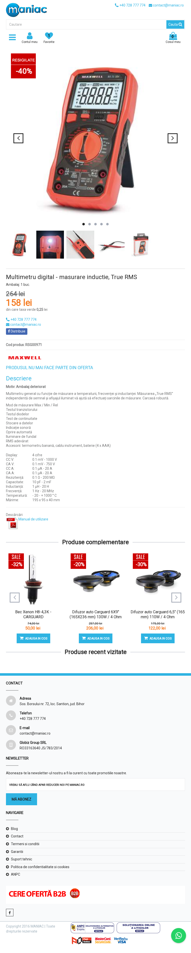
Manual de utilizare (33, 519)
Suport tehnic (21, 859)
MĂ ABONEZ (21, 799)
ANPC (15, 874)
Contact (17, 836)
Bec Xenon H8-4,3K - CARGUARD (33, 614)
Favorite (49, 39)
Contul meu (30, 42)
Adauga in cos (36, 638)
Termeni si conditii (25, 844)
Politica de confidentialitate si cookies (40, 867)
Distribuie (17, 331)
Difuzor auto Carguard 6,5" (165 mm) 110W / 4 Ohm (158, 614)
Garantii (17, 852)
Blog (14, 829)
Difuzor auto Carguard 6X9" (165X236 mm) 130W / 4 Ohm (96, 614)
